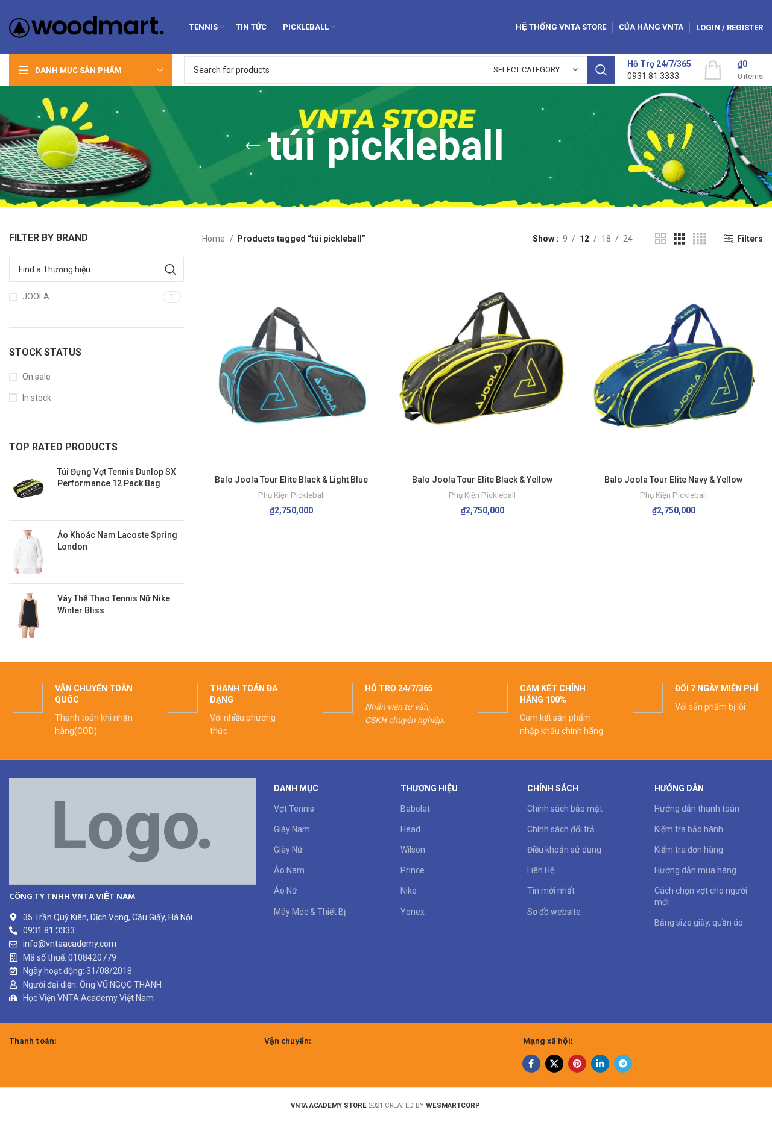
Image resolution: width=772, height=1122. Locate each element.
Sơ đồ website (554, 912)
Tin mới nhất (551, 890)
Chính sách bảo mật (565, 808)
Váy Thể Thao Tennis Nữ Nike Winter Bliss (113, 604)
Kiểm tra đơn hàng (688, 849)
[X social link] (554, 1064)
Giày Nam (292, 829)
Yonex (412, 912)
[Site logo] (86, 26)
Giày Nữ (288, 849)
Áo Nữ (285, 890)
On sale (36, 376)
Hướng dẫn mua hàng (695, 870)
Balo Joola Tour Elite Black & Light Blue (291, 479)
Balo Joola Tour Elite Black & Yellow (482, 479)
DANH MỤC (296, 788)
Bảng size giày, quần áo (698, 922)
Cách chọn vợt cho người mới (700, 896)
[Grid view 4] (699, 238)
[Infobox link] (659, 70)
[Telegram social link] (623, 1064)
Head (410, 829)
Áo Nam (289, 870)
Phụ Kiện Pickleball (291, 495)
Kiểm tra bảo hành (688, 829)
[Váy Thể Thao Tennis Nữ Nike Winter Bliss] (28, 615)
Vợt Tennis (294, 808)
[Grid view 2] (660, 238)
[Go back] (253, 146)
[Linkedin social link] (600, 1064)
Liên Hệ (540, 870)
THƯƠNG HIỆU (429, 788)
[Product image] (291, 367)
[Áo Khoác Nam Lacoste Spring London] (28, 552)
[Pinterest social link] (577, 1064)
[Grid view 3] (679, 238)
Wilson (412, 849)
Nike (408, 890)
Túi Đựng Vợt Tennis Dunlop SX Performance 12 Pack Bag (116, 478)
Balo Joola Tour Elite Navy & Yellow (673, 479)
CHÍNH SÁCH (552, 788)
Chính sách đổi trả (561, 829)
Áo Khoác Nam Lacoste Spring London (117, 541)
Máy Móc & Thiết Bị (310, 912)
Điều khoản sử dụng (564, 849)
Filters (750, 238)
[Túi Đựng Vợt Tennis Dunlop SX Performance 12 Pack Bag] (28, 488)
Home (214, 238)
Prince (412, 870)
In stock (36, 398)
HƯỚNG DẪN (679, 788)
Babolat (415, 808)
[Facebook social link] (531, 1064)
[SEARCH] (601, 70)
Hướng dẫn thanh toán (696, 808)
